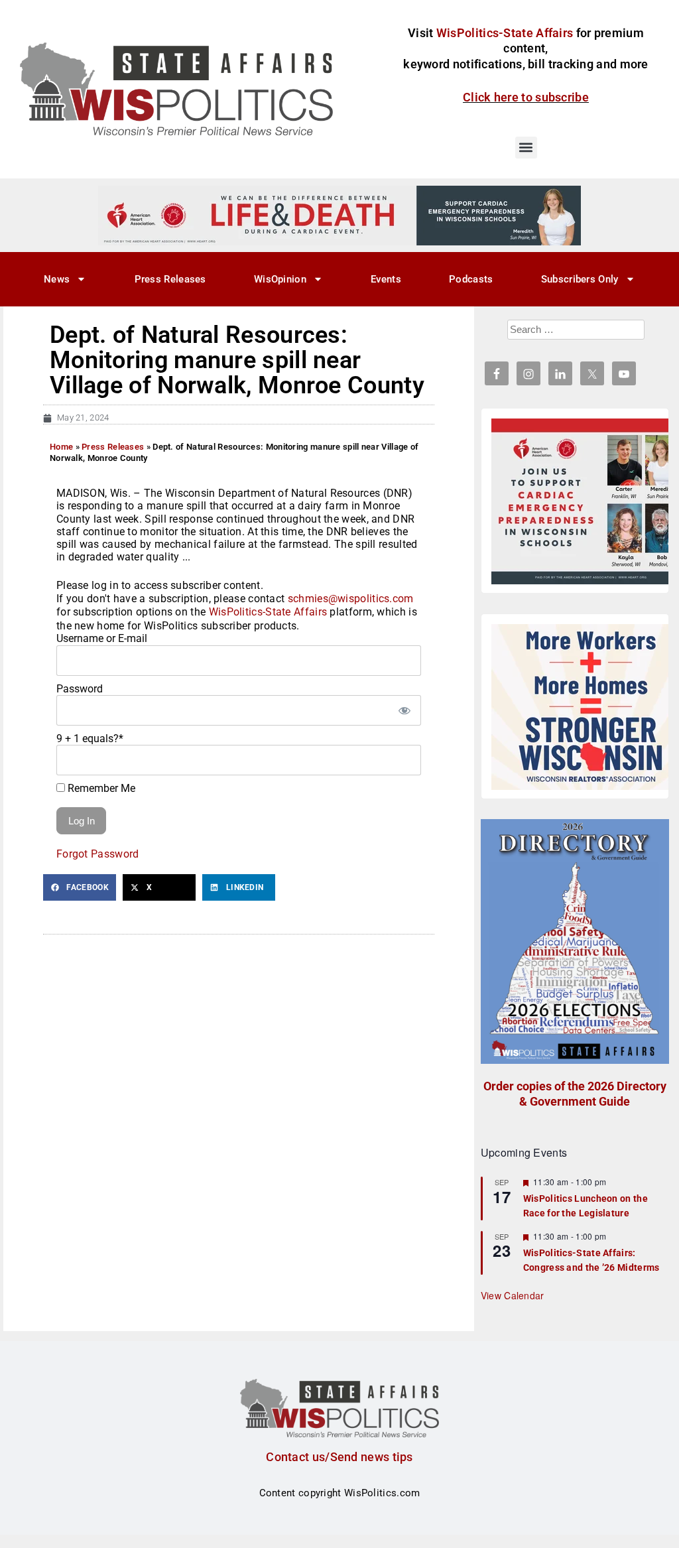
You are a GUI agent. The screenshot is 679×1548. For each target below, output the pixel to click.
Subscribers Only (580, 279)
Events (386, 279)
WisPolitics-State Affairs (268, 612)
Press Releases (170, 279)
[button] (526, 148)
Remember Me (100, 788)
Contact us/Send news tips (339, 1457)
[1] (339, 215)
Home (61, 447)
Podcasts (471, 279)
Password (79, 688)
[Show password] (404, 710)
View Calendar (512, 1295)
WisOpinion (280, 279)
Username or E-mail (101, 638)
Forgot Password (97, 854)
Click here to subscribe (526, 97)
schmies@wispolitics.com (351, 598)
